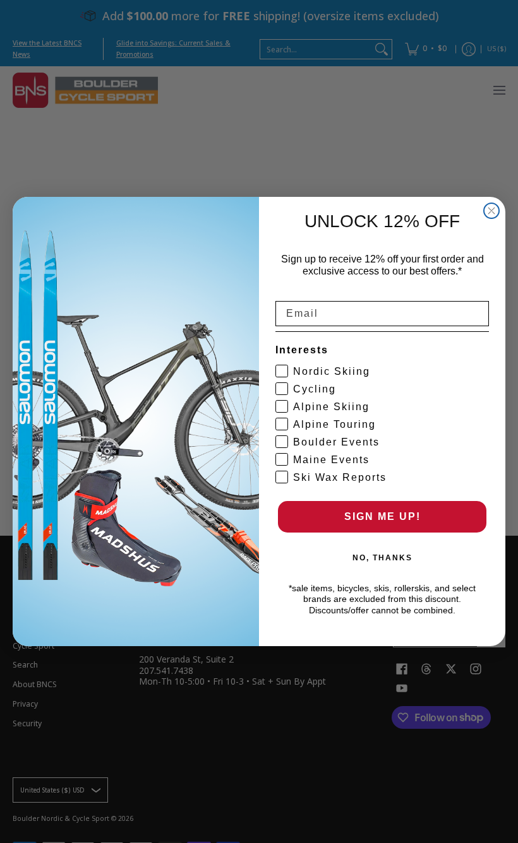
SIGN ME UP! (382, 516)
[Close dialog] (491, 210)
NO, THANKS (382, 557)
